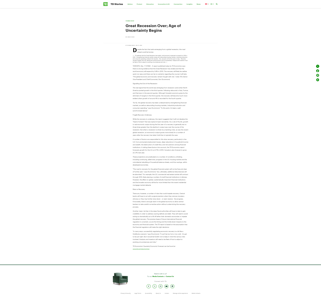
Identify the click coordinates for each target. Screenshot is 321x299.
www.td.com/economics (141, 249)
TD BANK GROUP (130, 20)
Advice (130, 4)
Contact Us (170, 276)
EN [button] (211, 4)
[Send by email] (317, 80)
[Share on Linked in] (317, 75)
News (199, 4)
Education (150, 4)
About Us (158, 293)
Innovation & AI (164, 4)
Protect (139, 4)
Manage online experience (180, 293)
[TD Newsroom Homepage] (105, 5)
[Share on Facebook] (317, 71)
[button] (207, 4)
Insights (190, 4)
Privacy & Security (126, 293)
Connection (178, 4)
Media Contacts (158, 276)
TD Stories (117, 4)
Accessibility (148, 293)
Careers (167, 293)
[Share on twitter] (317, 66)
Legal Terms (137, 293)
